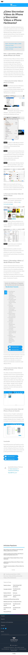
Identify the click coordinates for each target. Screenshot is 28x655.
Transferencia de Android (16, 589)
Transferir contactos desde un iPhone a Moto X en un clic (14, 567)
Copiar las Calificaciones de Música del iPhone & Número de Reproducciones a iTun (13, 554)
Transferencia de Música (16, 596)
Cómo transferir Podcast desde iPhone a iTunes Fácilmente (13, 558)
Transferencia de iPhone (13, 470)
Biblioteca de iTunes (8, 601)
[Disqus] (14, 491)
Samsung (15, 593)
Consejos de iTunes (17, 601)
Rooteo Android (7, 593)
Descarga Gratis (15, 347)
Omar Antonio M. (14, 468)
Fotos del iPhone (7, 611)
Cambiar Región (14, 645)
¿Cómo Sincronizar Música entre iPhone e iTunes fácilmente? (13, 562)
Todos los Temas (7, 585)
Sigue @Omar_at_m (12, 472)
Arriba (14, 653)
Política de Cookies (14, 650)
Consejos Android (7, 589)
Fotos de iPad (16, 599)
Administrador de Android (7, 596)
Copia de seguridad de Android (17, 586)
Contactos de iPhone (8, 599)
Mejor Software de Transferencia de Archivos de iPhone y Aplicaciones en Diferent (13, 550)
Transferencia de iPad (16, 604)
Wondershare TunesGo (12, 286)
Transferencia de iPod (7, 608)
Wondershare (12, 647)
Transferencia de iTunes (16, 608)
